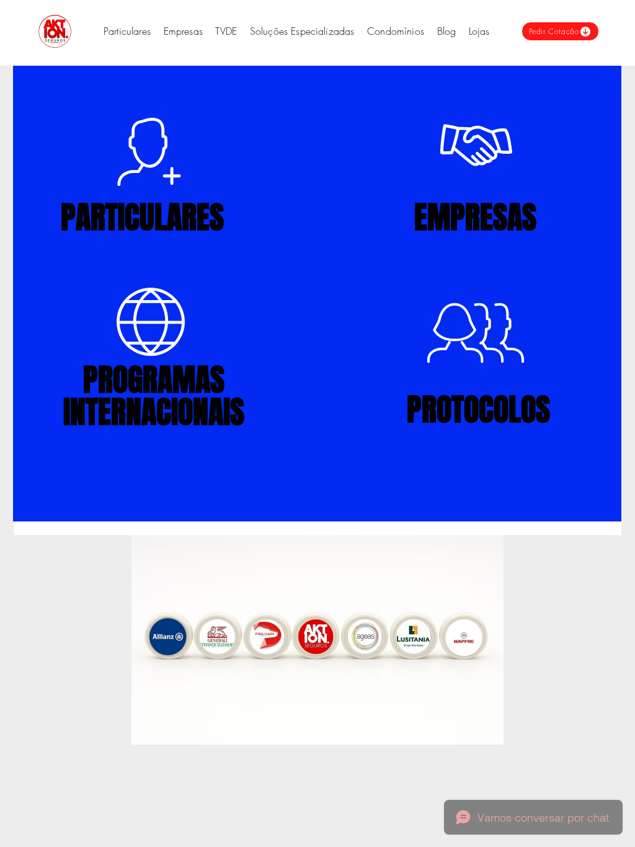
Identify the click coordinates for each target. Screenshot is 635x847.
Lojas (479, 31)
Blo (443, 31)
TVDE (226, 31)
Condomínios (395, 31)
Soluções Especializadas (304, 31)
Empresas (183, 31)
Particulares (127, 31)
